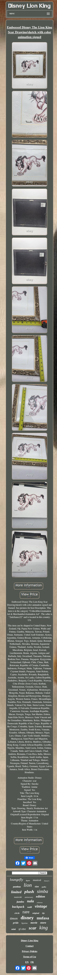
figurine (24, 923)
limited (16, 892)
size (37, 886)
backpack (18, 906)
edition (40, 896)
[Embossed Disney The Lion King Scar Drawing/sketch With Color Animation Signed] (29, 65)
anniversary (29, 897)
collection (40, 902)
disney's (46, 881)
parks (44, 887)
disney (27, 917)
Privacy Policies (29, 951)
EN (27, 962)
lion (28, 885)
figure (28, 880)
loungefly (16, 880)
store (43, 922)
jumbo (20, 901)
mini (13, 929)
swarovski (18, 897)
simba (42, 891)
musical (37, 880)
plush (29, 891)
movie (34, 922)
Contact (29, 945)
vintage (41, 906)
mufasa (43, 918)
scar (32, 927)
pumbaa (17, 886)
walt (29, 907)
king (43, 927)
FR (32, 962)
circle (17, 913)
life (43, 913)
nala (30, 901)
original (35, 913)
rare (26, 911)
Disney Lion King (29, 940)
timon (14, 918)
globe (22, 929)
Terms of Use (29, 956)
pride (16, 922)
